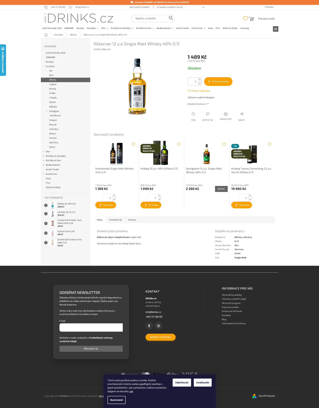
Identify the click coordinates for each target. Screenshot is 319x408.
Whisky (52, 79)
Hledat (170, 18)
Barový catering (160, 337)
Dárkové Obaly (53, 187)
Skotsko (239, 249)
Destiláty (50, 66)
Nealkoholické (53, 165)
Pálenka (53, 106)
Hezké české (52, 169)
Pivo (48, 183)
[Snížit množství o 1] (199, 83)
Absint (52, 102)
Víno (48, 151)
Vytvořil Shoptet (267, 396)
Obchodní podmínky (139, 7)
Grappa (53, 120)
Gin (50, 70)
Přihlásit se (91, 348)
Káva (48, 178)
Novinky (50, 62)
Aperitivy (53, 142)
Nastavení (116, 400)
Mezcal (52, 124)
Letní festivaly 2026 (55, 53)
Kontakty (226, 315)
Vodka (52, 93)
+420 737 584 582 (154, 317)
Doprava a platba (230, 307)
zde (131, 391)
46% (236, 245)
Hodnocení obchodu (232, 311)
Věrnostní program (231, 303)
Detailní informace (197, 104)
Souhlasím (202, 382)
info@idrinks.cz (153, 312)
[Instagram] (158, 326)
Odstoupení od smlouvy (234, 323)
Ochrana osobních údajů (170, 7)
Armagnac (54, 111)
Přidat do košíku (220, 81)
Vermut (52, 138)
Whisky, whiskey (243, 237)
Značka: (102, 49)
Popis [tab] (100, 220)
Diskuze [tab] (132, 220)
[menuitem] (52, 28)
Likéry (52, 147)
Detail (221, 188)
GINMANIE (50, 57)
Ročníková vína (53, 160)
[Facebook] (149, 326)
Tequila (53, 97)
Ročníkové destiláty (56, 156)
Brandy (52, 89)
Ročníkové (55, 115)
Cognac (53, 84)
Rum (51, 75)
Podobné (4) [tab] (115, 220)
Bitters (52, 133)
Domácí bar (51, 174)
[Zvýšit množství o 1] (199, 79)
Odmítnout (182, 382)
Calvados (53, 129)
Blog (224, 319)
